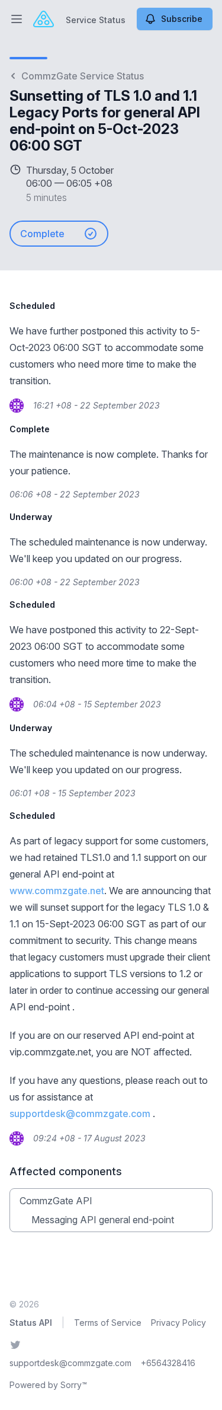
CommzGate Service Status (82, 76)
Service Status (96, 20)
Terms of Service (107, 1323)
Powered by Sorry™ (48, 1385)
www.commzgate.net (56, 891)
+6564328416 (168, 1363)
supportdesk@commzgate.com (79, 1113)
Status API (30, 1323)
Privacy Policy (178, 1323)
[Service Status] (43, 19)
